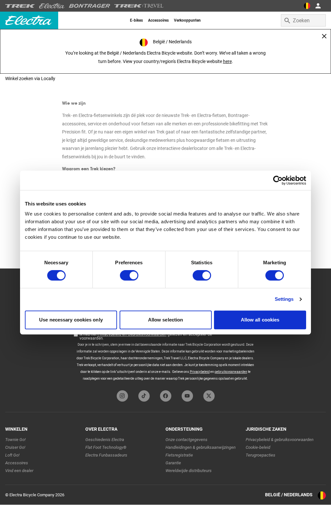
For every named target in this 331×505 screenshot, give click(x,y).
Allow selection (165, 319)
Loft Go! (12, 455)
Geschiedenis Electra (104, 439)
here (227, 61)
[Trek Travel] (139, 6)
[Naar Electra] (52, 5)
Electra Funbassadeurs (106, 455)
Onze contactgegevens (187, 439)
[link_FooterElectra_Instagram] (122, 396)
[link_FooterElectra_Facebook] (165, 396)
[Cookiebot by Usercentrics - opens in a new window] (278, 180)
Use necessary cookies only (71, 319)
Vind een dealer (19, 470)
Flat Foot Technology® (105, 447)
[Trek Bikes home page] (20, 6)
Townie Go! (15, 439)
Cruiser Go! (15, 447)
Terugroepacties (260, 455)
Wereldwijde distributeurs (189, 470)
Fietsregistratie (179, 455)
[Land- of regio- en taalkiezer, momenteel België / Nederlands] (307, 6)
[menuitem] (136, 20)
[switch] (129, 275)
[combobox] (303, 20)
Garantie (173, 462)
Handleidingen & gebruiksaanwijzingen (201, 447)
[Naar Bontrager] (89, 6)
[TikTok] (144, 396)
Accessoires (16, 462)
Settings (284, 299)
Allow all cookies (260, 319)
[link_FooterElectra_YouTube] (187, 396)
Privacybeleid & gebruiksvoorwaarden (280, 439)
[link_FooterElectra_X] (209, 396)
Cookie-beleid (258, 447)
